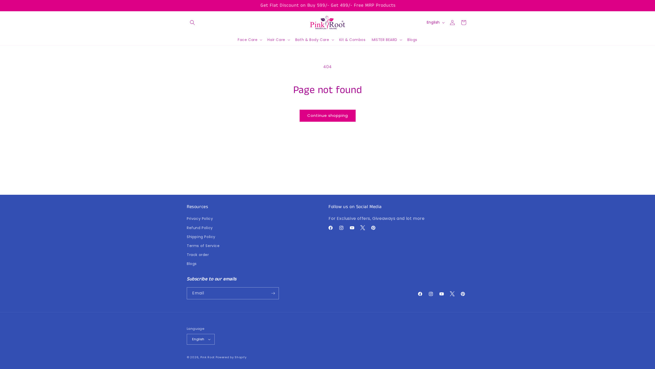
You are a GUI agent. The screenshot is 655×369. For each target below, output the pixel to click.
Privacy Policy (200, 218)
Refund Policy (200, 227)
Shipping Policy (201, 236)
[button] (192, 22)
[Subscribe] (273, 293)
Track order (198, 254)
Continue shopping (327, 115)
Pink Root (207, 357)
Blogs (192, 263)
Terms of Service (203, 245)
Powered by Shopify (231, 357)
